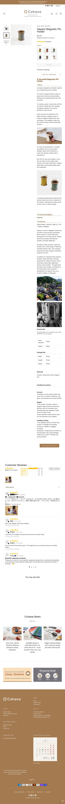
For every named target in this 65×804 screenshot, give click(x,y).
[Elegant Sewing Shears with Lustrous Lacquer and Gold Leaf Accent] (52, 633)
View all (32, 621)
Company (5, 715)
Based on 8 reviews (11, 470)
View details (36, 763)
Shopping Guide (7, 724)
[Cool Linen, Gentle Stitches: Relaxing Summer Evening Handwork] (12, 633)
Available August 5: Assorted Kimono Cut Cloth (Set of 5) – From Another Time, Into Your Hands (32, 647)
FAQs (4, 726)
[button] (41, 41)
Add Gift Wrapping (49, 74)
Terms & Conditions (38, 711)
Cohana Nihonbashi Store (10, 713)
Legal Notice (40, 792)
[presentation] (15, 598)
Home (38, 26)
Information (36, 704)
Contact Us (6, 728)
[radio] (40, 50)
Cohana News (37, 702)
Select (39, 45)
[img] (14, 492)
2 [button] (31, 567)
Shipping (39, 37)
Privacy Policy (37, 713)
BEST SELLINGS (45, 26)
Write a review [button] (54, 469)
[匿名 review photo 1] (11, 510)
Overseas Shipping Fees (9, 738)
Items (34, 700)
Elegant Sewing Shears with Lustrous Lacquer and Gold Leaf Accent (53, 645)
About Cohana (7, 711)
